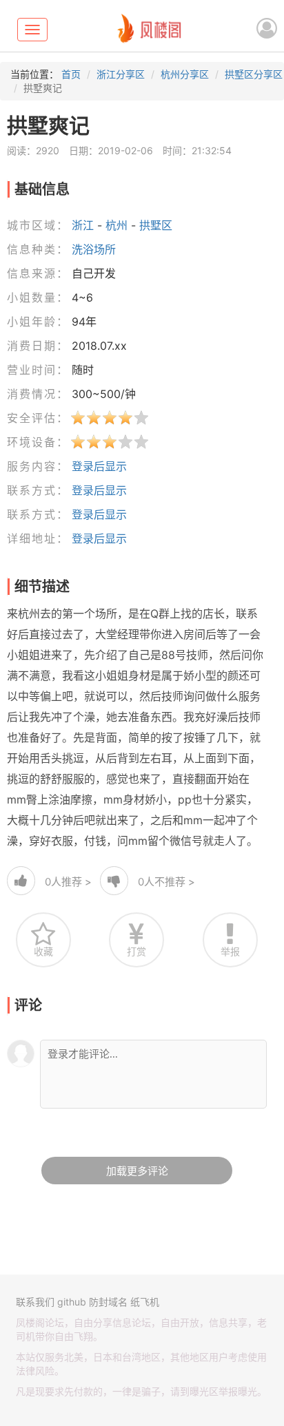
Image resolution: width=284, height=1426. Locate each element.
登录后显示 (99, 466)
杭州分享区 (185, 74)
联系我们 (35, 1302)
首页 (71, 74)
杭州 (116, 225)
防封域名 (108, 1302)
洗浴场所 (94, 249)
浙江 (83, 225)
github (71, 1302)
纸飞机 (144, 1302)
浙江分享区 (121, 74)
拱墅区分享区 (254, 74)
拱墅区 (155, 225)
